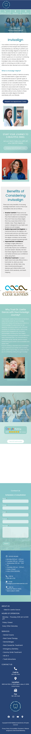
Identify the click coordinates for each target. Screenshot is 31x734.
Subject (5, 519)
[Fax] (15, 690)
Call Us (15, 672)
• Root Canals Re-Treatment (12, 645)
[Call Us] (15, 668)
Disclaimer (21, 728)
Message (5, 526)
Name (4, 498)
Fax (15, 694)
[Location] (15, 678)
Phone (4, 505)
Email (4, 512)
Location (15, 682)
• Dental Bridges (8, 642)
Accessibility (14, 728)
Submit (6, 543)
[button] (0, 290)
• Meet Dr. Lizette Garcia (11, 610)
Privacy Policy (6, 728)
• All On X (5, 656)
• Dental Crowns (8, 635)
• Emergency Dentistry (10, 649)
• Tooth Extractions (9, 659)
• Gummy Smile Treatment (12, 652)
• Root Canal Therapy (10, 638)
